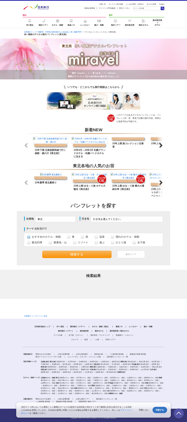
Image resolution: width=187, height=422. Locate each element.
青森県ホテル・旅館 (66, 378)
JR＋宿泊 (60, 327)
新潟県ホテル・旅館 (120, 383)
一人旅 (96, 340)
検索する (76, 254)
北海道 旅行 (45, 361)
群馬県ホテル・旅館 (151, 380)
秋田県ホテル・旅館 (117, 378)
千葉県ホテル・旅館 (100, 380)
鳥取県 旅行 (123, 369)
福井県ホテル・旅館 (100, 383)
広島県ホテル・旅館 (48, 391)
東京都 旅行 (132, 361)
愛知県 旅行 (74, 367)
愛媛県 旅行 (85, 369)
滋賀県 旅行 (101, 367)
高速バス (119, 327)
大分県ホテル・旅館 (65, 393)
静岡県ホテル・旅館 (156, 383)
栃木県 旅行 (67, 364)
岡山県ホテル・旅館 (154, 388)
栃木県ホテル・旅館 (134, 380)
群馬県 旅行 (78, 364)
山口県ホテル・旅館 (99, 391)
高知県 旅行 (63, 369)
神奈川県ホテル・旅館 (66, 380)
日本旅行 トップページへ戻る (35, 316)
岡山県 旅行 (101, 369)
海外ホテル (99, 331)
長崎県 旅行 (67, 372)
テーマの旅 (58, 335)
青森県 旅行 (61, 361)
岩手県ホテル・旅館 (83, 378)
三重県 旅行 (85, 367)
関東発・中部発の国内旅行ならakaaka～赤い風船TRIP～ (60, 32)
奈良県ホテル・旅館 (48, 388)
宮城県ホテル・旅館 (100, 378)
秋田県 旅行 (94, 361)
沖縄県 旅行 (121, 372)
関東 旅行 (124, 361)
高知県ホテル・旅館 (102, 388)
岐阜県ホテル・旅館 (50, 385)
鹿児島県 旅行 (112, 372)
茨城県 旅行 (56, 364)
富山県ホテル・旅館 (66, 383)
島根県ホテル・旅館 (82, 391)
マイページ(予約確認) (107, 8)
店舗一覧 (102, 4)
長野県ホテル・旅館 (137, 383)
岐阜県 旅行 (63, 367)
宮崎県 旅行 (100, 372)
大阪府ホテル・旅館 (136, 385)
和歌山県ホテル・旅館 (66, 388)
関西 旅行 (93, 367)
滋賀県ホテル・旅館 (102, 385)
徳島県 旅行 (52, 369)
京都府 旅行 (112, 367)
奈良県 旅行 (145, 367)
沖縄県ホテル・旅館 (115, 393)
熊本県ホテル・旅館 (48, 393)
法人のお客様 (151, 4)
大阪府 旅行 (123, 367)
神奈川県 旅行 (144, 361)
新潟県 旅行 (145, 364)
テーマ (36, 228)
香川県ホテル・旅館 (119, 388)
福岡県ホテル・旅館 (117, 391)
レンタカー (133, 327)
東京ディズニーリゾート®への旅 (48, 357)
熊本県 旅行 (78, 372)
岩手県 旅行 (72, 361)
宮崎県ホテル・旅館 (82, 393)
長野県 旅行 (155, 364)
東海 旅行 (44, 367)
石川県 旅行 (116, 364)
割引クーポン (124, 8)
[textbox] (146, 8)
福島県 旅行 (116, 361)
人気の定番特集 (63, 354)
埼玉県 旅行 (155, 361)
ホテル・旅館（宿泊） (101, 327)
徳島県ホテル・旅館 (85, 388)
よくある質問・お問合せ (135, 4)
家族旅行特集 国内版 (138, 354)
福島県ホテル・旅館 (151, 378)
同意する (160, 410)
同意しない (144, 410)
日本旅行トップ (30, 32)
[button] (161, 145)
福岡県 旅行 (45, 372)
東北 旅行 (53, 361)
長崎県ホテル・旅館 (151, 391)
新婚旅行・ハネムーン (124, 335)
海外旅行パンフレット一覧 (106, 399)
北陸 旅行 (97, 364)
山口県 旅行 (145, 369)
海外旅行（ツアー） (66, 331)
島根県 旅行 (134, 369)
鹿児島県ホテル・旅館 (100, 393)
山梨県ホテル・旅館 (48, 383)
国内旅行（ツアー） (78, 327)
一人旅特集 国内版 (116, 354)
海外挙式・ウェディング (100, 335)
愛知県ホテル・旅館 (67, 385)
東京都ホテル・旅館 (48, 380)
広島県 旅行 (112, 369)
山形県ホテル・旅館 (134, 378)
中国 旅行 (93, 369)
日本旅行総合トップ (42, 327)
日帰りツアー (110, 340)
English (161, 4)
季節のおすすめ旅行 (43, 354)
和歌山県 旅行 (157, 367)
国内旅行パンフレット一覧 (117, 357)
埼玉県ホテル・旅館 (83, 380)
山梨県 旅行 (89, 364)
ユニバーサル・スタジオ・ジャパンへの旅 (84, 357)
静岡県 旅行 (52, 367)
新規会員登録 (89, 8)
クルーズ (74, 340)
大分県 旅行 (89, 372)
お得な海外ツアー (83, 399)
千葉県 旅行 (45, 364)
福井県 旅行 (127, 364)
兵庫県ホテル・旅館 (153, 385)
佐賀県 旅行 (56, 372)
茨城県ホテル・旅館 (117, 380)
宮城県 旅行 (83, 361)
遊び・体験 (148, 327)
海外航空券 (84, 331)
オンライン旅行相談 (116, 4)
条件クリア (130, 254)
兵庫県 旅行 (134, 367)
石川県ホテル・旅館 (83, 383)
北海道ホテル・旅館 (48, 378)
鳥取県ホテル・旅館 (65, 391)
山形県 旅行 (105, 361)
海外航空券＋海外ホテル (119, 331)
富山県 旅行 (105, 364)
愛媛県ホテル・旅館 (136, 388)
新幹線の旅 (98, 354)
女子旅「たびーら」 (76, 335)
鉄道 (86, 340)
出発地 (30, 218)
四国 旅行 (44, 369)
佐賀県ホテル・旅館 (134, 391)
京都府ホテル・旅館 (119, 385)
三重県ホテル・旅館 (84, 385)
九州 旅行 (153, 369)
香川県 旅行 (74, 369)
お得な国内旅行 (82, 354)
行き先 (85, 218)
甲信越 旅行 (136, 364)
